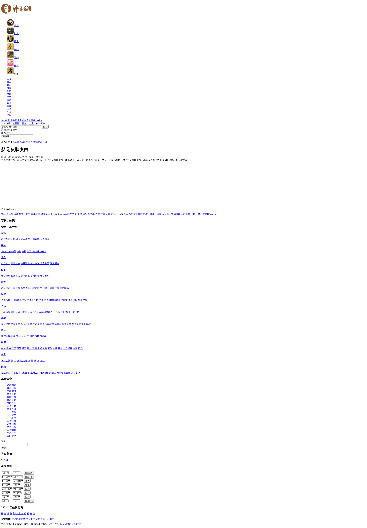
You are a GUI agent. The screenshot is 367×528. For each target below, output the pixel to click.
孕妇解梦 (37, 120)
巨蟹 (19, 348)
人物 (3, 120)
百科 (3, 233)
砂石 (35, 142)
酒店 (97, 214)
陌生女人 (211, 214)
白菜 (24, 142)
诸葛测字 (56, 324)
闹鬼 (19, 142)
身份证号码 (26, 312)
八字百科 (35, 239)
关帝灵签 (37, 324)
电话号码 (15, 312)
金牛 (8, 348)
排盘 (16, 33)
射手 (44, 348)
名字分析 (5, 275)
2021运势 (5, 360)
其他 (31, 120)
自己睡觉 (185, 214)
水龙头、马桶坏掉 (171, 214)
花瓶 (102, 214)
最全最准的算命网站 (70, 524)
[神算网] (17, 15)
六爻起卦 (35, 288)
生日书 (64, 312)
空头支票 (35, 214)
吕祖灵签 (15, 324)
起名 (16, 73)
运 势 (27, 481)
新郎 (40, 142)
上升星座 (67, 348)
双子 (13, 348)
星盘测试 (64, 288)
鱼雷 (126, 214)
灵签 (3, 318)
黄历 (3, 330)
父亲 (108, 214)
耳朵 (44, 142)
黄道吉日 (11, 409)
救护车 (29, 142)
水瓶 (55, 348)
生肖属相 (44, 239)
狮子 (24, 348)
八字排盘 (5, 288)
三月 (74, 214)
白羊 (3, 348)
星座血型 (63, 300)
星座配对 (24, 300)
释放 (85, 214)
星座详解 (29, 477)
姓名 (3, 269)
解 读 (27, 485)
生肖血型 (72, 300)
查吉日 (4, 460)
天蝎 (39, 348)
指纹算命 (5, 372)
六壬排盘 (15, 288)
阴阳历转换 (40, 336)
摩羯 (50, 348)
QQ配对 (15, 300)
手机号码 (5, 312)
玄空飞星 (25, 288)
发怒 (79, 214)
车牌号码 (45, 312)
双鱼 (60, 348)
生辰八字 (5, 263)
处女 (29, 348)
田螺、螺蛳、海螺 (152, 214)
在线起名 (15, 275)
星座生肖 (82, 300)
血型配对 (53, 300)
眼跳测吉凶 (50, 372)
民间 (3, 366)
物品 (12, 120)
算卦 (16, 57)
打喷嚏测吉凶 (64, 372)
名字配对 (44, 275)
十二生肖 (11, 412)
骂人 (15, 142)
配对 (16, 65)
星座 (16, 41)
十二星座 (11, 418)
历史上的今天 (22, 336)
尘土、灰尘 (54, 214)
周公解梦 (11, 415)
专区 (75, 348)
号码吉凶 (11, 403)
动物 (8, 120)
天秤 (34, 348)
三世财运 (35, 263)
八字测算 (44, 263)
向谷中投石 (66, 214)
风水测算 (54, 263)
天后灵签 (47, 324)
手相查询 (15, 372)
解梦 (16, 49)
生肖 (3, 354)
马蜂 (3, 214)
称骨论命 (25, 263)
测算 (16, 25)
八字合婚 (5, 300)
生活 (26, 120)
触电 (120, 214)
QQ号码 (37, 312)
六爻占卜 (75, 372)
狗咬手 (91, 214)
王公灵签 (86, 324)
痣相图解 (25, 372)
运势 (80, 348)
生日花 (71, 312)
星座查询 (29, 473)
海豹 (16, 214)
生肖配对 (33, 300)
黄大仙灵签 (26, 324)
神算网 (16, 123)
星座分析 (5, 239)
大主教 (9, 214)
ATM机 (114, 214)
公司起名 (35, 275)
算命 (3, 257)
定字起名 (25, 275)
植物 (17, 120)
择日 (32, 336)
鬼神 (21, 120)
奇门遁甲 (44, 288)
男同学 (44, 214)
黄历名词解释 (8, 336)
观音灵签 (5, 324)
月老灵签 (66, 324)
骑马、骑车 (24, 214)
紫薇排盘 (54, 288)
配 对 (27, 489)
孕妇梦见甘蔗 (135, 214)
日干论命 (15, 263)
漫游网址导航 (18, 519)
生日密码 (55, 312)
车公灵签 (76, 324)
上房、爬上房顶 (199, 214)
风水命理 (25, 239)
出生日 (79, 312)
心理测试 (15, 239)
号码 (3, 306)
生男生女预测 (37, 372)
